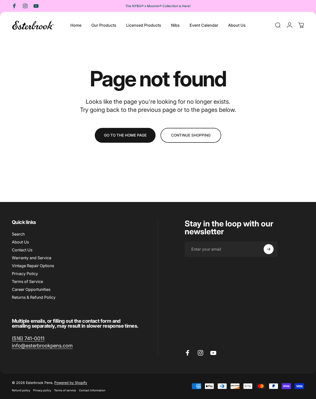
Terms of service (65, 390)
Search (18, 234)
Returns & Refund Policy (34, 297)
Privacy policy (42, 390)
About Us (20, 241)
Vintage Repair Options (33, 265)
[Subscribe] (269, 249)
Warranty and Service (31, 257)
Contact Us (22, 249)
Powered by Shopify (70, 382)
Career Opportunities (31, 289)
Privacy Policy (25, 273)
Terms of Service (27, 281)
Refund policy (21, 390)
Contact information (92, 390)
